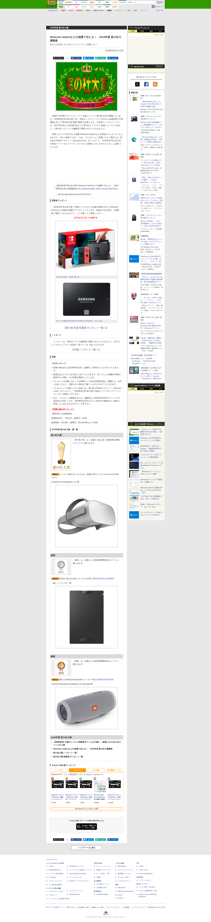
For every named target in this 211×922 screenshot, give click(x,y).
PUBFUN (140, 877)
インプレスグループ (138, 907)
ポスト (60, 58)
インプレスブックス (76, 891)
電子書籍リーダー (114, 770)
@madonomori (79, 141)
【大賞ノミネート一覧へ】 (86, 349)
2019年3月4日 (85, 194)
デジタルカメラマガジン (57, 891)
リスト (67, 58)
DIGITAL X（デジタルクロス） (79, 881)
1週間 (151, 31)
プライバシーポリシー (113, 907)
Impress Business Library (77, 873)
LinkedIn (114, 58)
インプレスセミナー (76, 877)
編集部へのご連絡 (98, 907)
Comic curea (143, 870)
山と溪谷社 (97, 881)
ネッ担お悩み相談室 (55, 884)
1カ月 (160, 31)
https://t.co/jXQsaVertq (83, 189)
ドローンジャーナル (55, 881)
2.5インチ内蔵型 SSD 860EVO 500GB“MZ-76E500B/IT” (74, 321)
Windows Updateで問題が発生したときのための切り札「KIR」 (151, 490)
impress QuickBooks (146, 873)
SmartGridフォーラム (76, 866)
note (102, 58)
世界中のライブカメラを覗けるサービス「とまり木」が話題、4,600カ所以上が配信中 (151, 200)
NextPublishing (74, 894)
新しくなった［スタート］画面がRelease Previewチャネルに (151, 465)
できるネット (53, 895)
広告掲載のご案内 (83, 907)
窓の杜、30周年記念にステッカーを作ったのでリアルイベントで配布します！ (151, 241)
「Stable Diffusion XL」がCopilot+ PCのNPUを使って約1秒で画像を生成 (151, 104)
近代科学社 (97, 891)
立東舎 (98, 877)
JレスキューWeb (123, 877)
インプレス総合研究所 (56, 873)
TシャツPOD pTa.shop (147, 887)
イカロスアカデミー (124, 881)
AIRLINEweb (122, 866)
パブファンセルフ (145, 880)
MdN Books (121, 887)
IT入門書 (95, 770)
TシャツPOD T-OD (103, 873)
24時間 (141, 31)
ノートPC (59, 770)
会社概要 (126, 907)
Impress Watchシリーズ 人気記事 (147, 385)
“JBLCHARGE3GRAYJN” (103, 680)
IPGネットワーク (142, 884)
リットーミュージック (103, 866)
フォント (143, 10)
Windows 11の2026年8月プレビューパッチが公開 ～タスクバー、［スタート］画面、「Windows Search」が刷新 (151, 261)
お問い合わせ (70, 907)
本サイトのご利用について (55, 907)
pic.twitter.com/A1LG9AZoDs (105, 189)
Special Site (139, 66)
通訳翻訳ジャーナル (124, 873)
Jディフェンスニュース (125, 870)
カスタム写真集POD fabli (148, 891)
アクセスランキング (141, 28)
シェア (78, 58)
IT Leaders (52, 877)
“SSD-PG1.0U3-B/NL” (104, 579)
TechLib (120, 898)
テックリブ (119, 895)
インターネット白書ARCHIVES (59, 899)
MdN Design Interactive (125, 891)
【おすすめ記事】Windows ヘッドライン (149, 424)
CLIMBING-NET (101, 887)
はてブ (90, 58)
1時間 (133, 31)
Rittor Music (98, 863)
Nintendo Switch (61, 277)
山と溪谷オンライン (103, 884)
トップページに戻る (86, 848)
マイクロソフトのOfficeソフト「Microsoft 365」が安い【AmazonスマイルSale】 (151, 162)
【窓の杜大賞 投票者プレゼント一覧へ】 (86, 327)
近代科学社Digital (102, 894)
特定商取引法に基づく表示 (156, 907)
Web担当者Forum (54, 870)
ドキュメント (119, 10)
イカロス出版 (119, 863)
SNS (128, 10)
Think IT (51, 866)
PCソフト (77, 770)
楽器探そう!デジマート (103, 870)
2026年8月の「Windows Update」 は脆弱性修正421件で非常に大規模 (150, 448)
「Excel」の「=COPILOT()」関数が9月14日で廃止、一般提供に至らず (151, 431)
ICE (138, 863)
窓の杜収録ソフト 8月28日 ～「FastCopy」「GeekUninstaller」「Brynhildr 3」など (144, 361)
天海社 (141, 866)
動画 (135, 10)
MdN (116, 884)
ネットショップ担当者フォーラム (80, 870)
